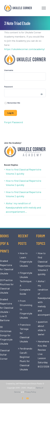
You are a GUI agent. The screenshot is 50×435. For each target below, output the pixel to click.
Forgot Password (13, 122)
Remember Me (13, 103)
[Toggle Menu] (44, 8)
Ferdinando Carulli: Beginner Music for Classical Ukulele (25, 359)
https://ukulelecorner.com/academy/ (24, 49)
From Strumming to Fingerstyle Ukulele (25, 309)
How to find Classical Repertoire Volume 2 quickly (23, 171)
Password (8, 87)
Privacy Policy (30, 392)
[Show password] (42, 94)
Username (8, 70)
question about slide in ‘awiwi (43, 328)
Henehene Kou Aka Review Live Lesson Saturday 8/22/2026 (43, 354)
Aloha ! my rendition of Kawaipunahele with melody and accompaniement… (23, 207)
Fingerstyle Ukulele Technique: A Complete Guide (25, 283)
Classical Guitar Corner (5, 354)
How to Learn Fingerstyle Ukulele (25, 259)
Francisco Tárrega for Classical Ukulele (25, 333)
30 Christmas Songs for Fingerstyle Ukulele (6, 335)
